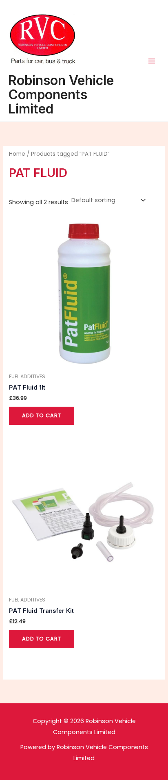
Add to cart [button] (41, 415)
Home (17, 154)
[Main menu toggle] (152, 61)
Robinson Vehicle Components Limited (61, 94)
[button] (17, 26)
